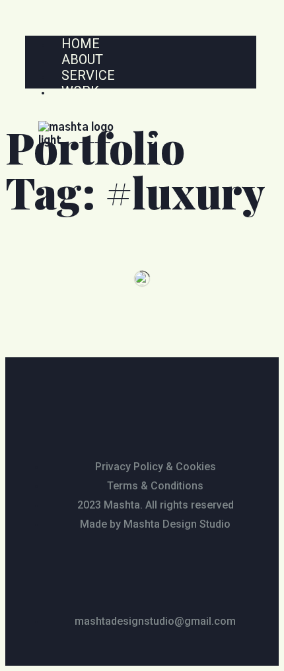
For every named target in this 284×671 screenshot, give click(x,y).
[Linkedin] (161, 571)
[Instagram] (83, 571)
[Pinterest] (200, 571)
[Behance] (122, 571)
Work (80, 91)
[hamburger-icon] (247, 41)
